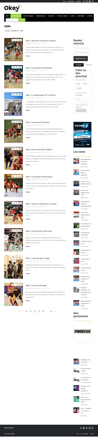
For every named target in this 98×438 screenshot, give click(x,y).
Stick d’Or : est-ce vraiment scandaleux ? (85, 389)
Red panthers (32, 152)
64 (51, 311)
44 (26, 311)
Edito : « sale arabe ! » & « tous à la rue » (86, 411)
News (31, 43)
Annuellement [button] (90, 65)
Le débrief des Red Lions (86, 242)
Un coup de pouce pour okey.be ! (86, 378)
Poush (12, 433)
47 (39, 311)
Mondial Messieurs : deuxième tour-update (86, 303)
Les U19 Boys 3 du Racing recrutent (86, 225)
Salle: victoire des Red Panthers (39, 149)
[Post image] (76, 161)
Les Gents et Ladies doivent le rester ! (85, 215)
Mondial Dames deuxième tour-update (85, 279)
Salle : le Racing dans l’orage (37, 258)
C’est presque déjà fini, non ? (86, 269)
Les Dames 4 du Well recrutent (85, 234)
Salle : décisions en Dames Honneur (41, 41)
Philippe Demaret (9, 427)
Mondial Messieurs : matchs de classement (86, 162)
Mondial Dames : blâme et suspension (85, 173)
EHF (27, 98)
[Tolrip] (82, 340)
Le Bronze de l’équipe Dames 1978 (85, 193)
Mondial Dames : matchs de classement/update (86, 204)
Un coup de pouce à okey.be (86, 370)
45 (30, 311)
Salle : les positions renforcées (39, 231)
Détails (27, 56)
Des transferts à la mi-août (86, 251)
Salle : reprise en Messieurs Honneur (41, 204)
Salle (35, 43)
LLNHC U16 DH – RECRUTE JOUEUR (86, 183)
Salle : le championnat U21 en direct (41, 95)
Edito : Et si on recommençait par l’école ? (86, 400)
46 (35, 311)
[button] (77, 342)
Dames (28, 43)
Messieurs (28, 70)
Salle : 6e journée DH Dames (37, 122)
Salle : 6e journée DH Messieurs (39, 68)
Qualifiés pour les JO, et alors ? (85, 361)
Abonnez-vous (81, 58)
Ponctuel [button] (78, 65)
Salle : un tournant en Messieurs (39, 177)
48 (43, 311)
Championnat (29, 288)
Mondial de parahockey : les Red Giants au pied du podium (86, 291)
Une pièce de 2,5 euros (85, 260)
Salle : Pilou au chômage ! (36, 285)
